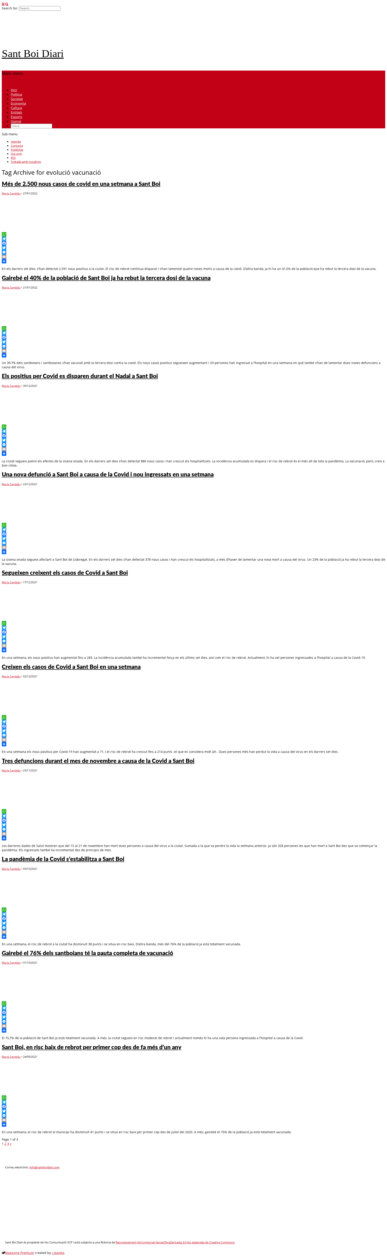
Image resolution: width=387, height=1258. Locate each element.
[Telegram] (193, 239)
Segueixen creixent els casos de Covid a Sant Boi (65, 573)
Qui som (16, 154)
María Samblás (11, 193)
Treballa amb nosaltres (26, 162)
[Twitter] (193, 248)
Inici (14, 90)
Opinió (16, 121)
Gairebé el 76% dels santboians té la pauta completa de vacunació (87, 953)
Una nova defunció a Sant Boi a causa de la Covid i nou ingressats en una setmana (108, 475)
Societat (17, 99)
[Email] (193, 256)
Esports (16, 116)
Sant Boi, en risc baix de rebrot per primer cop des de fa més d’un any (91, 1047)
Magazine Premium (19, 1253)
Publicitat (17, 150)
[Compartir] (193, 261)
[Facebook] (193, 243)
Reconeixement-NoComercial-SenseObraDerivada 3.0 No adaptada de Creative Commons (175, 1242)
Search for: (10, 8)
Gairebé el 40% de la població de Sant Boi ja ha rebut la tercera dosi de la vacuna (106, 278)
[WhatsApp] (193, 234)
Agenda (16, 142)
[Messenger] (193, 252)
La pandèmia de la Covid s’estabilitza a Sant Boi (63, 859)
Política (16, 94)
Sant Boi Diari (33, 53)
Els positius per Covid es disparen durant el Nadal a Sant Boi (80, 376)
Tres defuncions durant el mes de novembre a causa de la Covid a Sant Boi (98, 761)
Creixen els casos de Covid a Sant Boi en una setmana (71, 667)
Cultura (16, 108)
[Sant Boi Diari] (35, 41)
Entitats (16, 112)
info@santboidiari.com (44, 1167)
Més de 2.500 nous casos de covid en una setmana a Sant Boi (81, 184)
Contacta (17, 146)
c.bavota (58, 1253)
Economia (18, 103)
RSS (13, 158)
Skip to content (13, 82)
